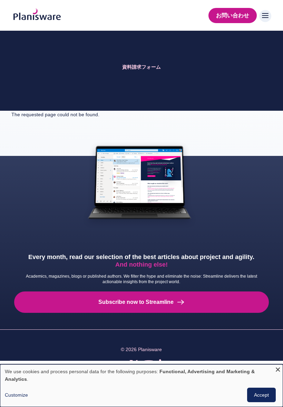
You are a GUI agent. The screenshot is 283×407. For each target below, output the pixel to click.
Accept (261, 395)
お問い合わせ (232, 15)
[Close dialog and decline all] (278, 368)
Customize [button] (16, 395)
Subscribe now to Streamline (136, 302)
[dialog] (141, 385)
